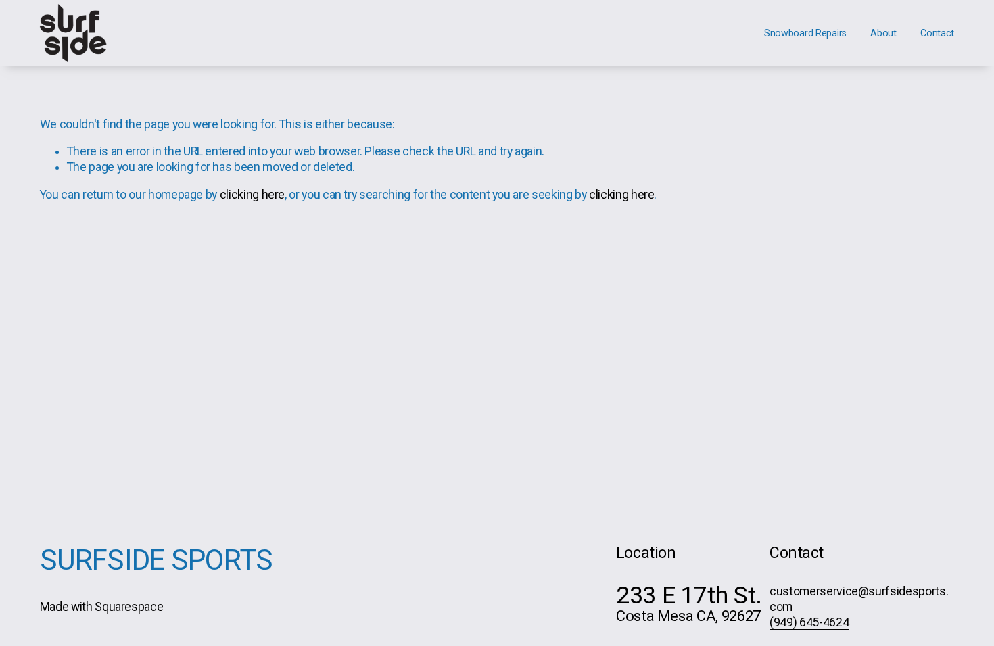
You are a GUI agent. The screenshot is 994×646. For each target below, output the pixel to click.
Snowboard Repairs (805, 33)
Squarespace (129, 607)
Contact (937, 33)
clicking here (252, 194)
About (883, 33)
